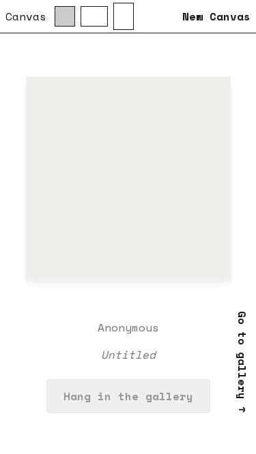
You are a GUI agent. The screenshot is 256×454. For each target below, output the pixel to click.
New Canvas (216, 16)
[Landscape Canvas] (94, 16)
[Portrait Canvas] (123, 16)
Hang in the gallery (128, 396)
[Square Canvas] (65, 16)
